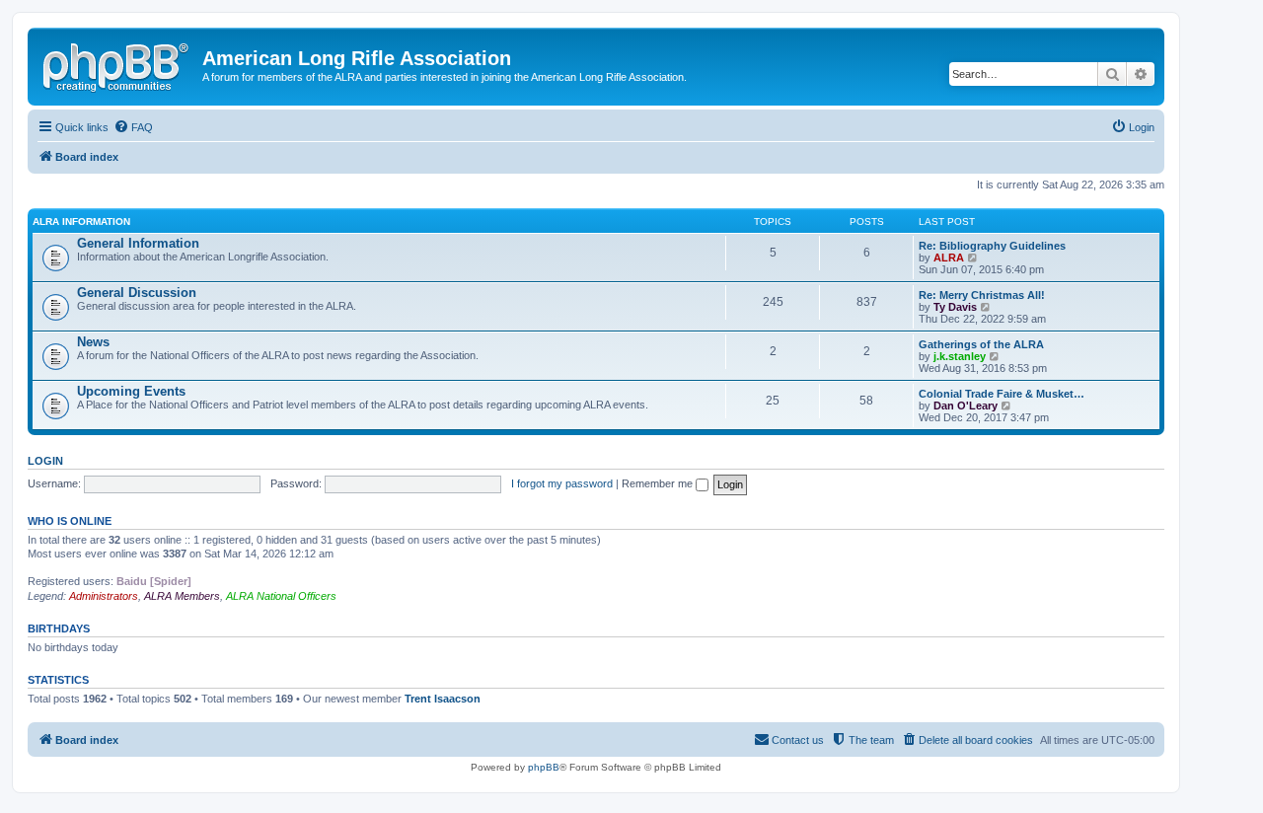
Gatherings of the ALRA (981, 344)
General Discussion (136, 292)
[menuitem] (133, 127)
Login (45, 461)
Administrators (103, 596)
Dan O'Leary (965, 405)
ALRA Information (81, 221)
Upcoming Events (131, 391)
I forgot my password (562, 483)
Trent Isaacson (443, 698)
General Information (138, 243)
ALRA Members (182, 596)
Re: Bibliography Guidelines (992, 246)
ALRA (948, 257)
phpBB (543, 767)
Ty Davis (955, 307)
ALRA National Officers (281, 596)
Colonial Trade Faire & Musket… (1001, 394)
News (93, 341)
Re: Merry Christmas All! (982, 295)
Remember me (659, 483)
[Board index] (117, 64)
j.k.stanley (959, 356)
